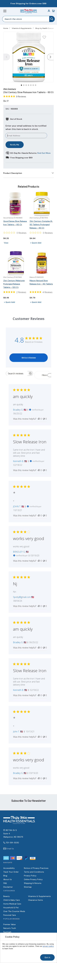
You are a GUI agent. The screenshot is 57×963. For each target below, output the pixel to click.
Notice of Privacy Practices (36, 868)
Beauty (6, 896)
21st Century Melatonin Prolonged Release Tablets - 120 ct (14, 283)
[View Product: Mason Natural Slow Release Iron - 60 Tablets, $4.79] (42, 263)
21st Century (9, 89)
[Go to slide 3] (26, 85)
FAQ (5, 883)
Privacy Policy (30, 875)
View (6, 243)
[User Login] (49, 11)
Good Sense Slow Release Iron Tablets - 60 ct (15, 223)
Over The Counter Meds (14, 911)
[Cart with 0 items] (53, 11)
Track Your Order (11, 872)
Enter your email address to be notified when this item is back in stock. (26, 127)
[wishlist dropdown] (44, 38)
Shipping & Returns (32, 883)
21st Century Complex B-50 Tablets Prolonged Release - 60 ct (41, 224)
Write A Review (29, 357)
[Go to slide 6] (33, 85)
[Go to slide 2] (23, 85)
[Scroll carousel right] (50, 57)
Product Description (12, 173)
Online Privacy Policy (33, 879)
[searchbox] (17, 373)
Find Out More (43, 153)
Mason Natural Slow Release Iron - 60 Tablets (41, 282)
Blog (5, 875)
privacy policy (48, 946)
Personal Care (9, 915)
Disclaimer (8, 887)
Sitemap (28, 887)
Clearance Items (35, 900)
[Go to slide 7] (35, 85)
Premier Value (9, 924)
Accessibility (9, 868)
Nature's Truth (9, 928)
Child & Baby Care (11, 900)
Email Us (10, 848)
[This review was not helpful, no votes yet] (44, 418)
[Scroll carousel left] (6, 57)
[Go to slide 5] (30, 85)
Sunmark (7, 932)
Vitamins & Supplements (22, 28)
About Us (7, 879)
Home (5, 28)
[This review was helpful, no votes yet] (39, 418)
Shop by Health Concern (45, 28)
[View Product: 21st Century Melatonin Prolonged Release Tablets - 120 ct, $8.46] (15, 263)
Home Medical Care (12, 904)
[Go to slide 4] (28, 85)
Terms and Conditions (34, 872)
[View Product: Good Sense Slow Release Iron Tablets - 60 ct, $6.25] (15, 204)
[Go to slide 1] (21, 85)
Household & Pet (11, 907)
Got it (47, 957)
